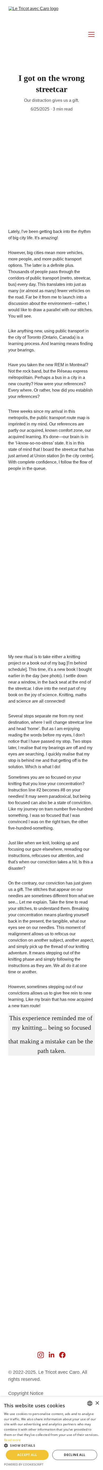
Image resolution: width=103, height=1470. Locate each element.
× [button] (97, 1403)
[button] (51, 1445)
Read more (12, 1440)
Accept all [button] (27, 1455)
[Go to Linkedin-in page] (51, 1355)
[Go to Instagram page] (41, 1355)
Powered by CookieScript (23, 1464)
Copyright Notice (25, 1393)
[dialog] (51, 1433)
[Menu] (91, 34)
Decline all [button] (74, 1455)
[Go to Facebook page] (62, 1355)
